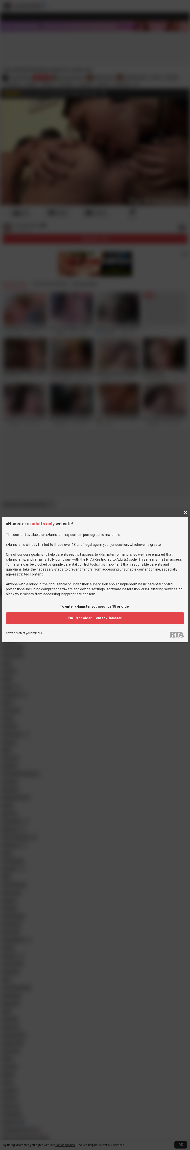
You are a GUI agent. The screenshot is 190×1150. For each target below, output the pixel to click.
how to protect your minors (24, 633)
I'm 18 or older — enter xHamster (95, 618)
